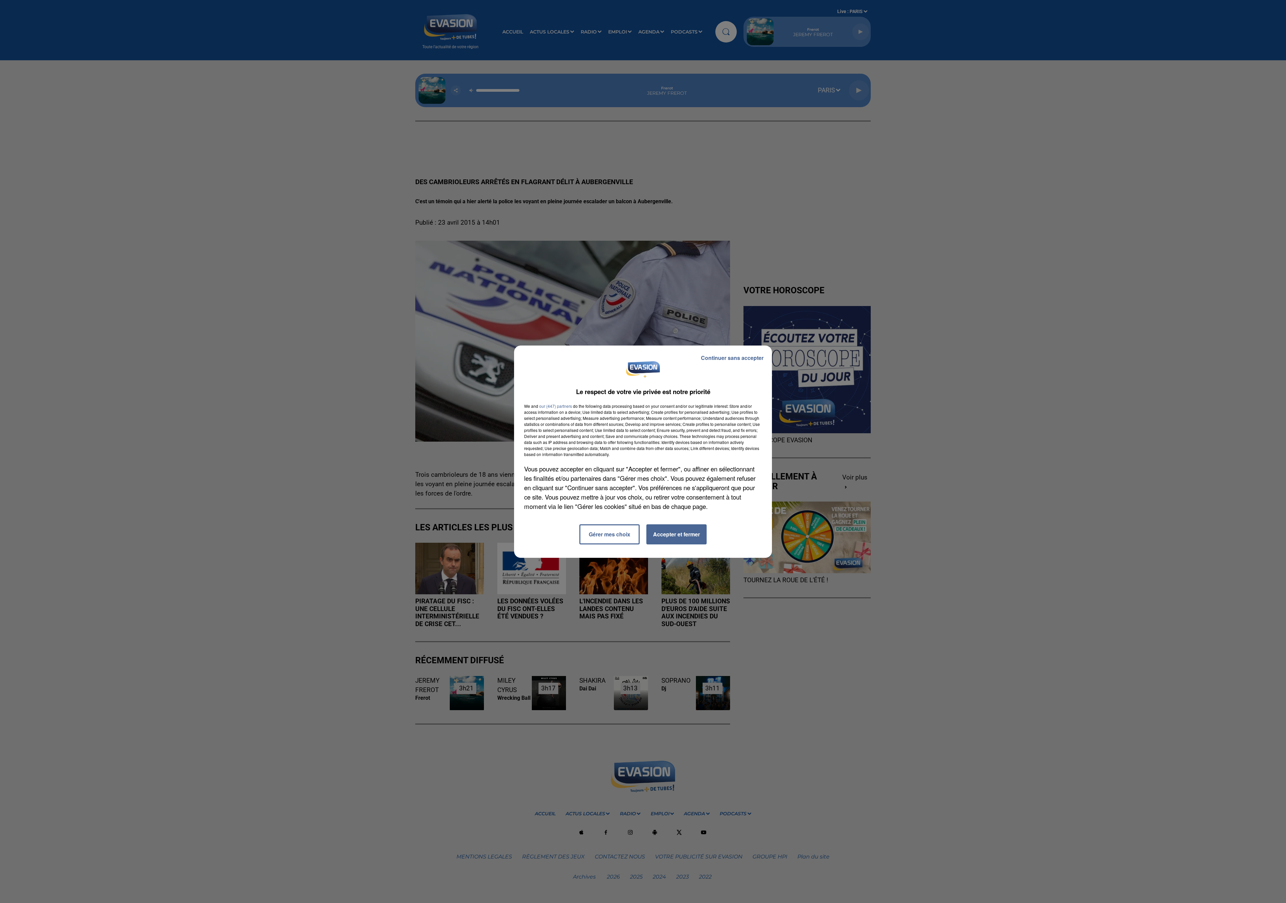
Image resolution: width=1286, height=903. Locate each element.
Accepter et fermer (676, 534)
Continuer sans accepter (732, 358)
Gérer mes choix (609, 534)
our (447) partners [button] (555, 406)
